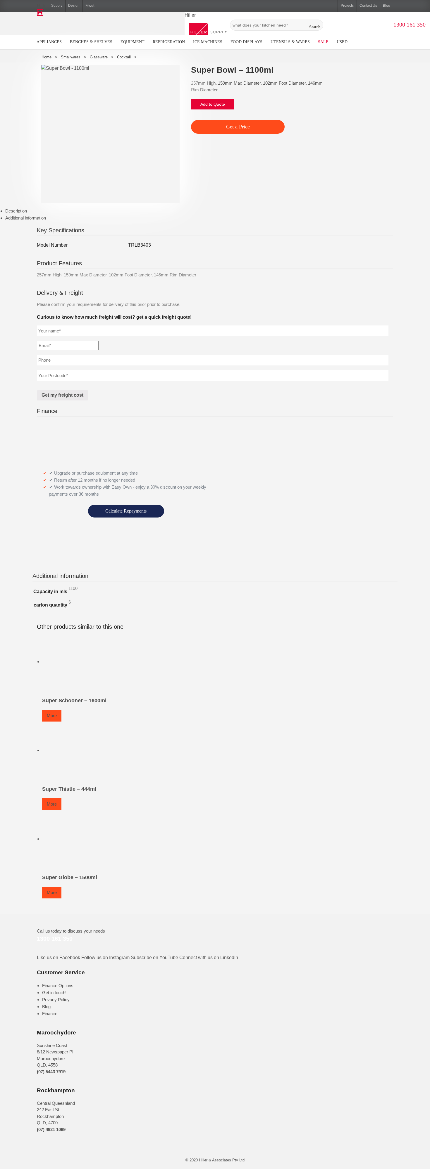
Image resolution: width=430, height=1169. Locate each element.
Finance (49, 1013)
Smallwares (70, 57)
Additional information (25, 217)
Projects (347, 6)
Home (46, 57)
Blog (386, 6)
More (52, 715)
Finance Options (57, 985)
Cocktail (124, 57)
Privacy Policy (56, 999)
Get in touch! (54, 992)
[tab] (217, 211)
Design (74, 6)
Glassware (99, 57)
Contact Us (368, 6)
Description (16, 210)
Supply (56, 6)
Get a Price (238, 127)
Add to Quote (212, 104)
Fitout (89, 6)
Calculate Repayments (126, 510)
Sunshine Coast (52, 1045)
